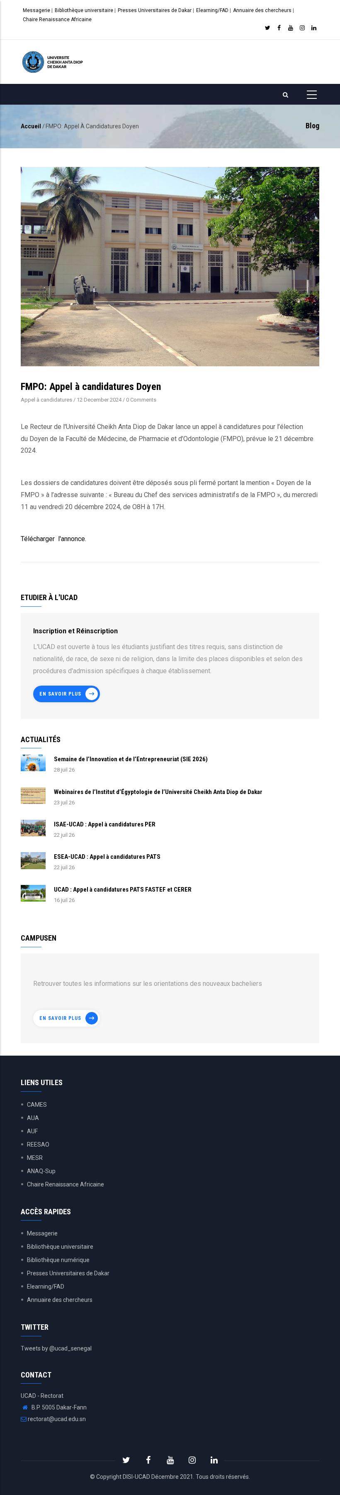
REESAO (38, 1144)
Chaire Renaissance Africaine (57, 19)
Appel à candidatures (46, 400)
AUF (32, 1131)
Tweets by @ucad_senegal (56, 1348)
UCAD (142, 1476)
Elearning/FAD (212, 10)
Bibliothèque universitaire (84, 10)
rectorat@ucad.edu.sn (56, 1419)
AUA (33, 1118)
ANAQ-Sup (41, 1171)
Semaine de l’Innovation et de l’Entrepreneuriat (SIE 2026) (131, 759)
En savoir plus (60, 694)
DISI (128, 1476)
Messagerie (36, 10)
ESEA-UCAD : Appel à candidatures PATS (107, 856)
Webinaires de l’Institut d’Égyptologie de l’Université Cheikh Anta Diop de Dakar (158, 792)
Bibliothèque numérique (58, 1260)
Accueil (31, 126)
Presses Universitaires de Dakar (155, 10)
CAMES (37, 1104)
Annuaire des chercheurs (262, 10)
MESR (35, 1157)
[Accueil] (53, 62)
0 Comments (141, 400)
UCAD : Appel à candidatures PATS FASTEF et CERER (123, 889)
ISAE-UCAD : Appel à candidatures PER (104, 824)
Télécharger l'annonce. (53, 539)
